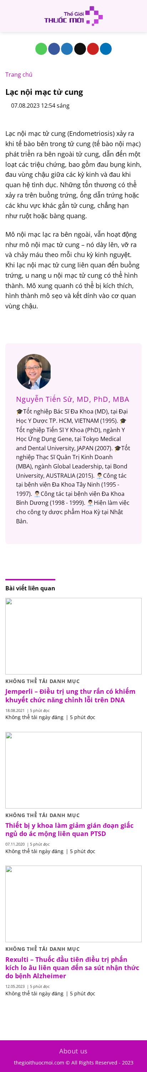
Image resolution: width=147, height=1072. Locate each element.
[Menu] (9, 16)
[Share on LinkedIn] (106, 49)
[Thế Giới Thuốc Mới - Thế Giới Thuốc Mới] (73, 16)
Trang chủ (18, 74)
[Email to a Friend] (80, 49)
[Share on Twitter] (67, 49)
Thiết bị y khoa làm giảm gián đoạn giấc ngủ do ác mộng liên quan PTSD (69, 829)
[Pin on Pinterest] (93, 49)
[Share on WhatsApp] (41, 49)
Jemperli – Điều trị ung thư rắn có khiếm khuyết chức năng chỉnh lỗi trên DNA (70, 695)
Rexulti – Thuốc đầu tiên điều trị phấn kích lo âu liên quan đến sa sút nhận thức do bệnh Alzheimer (72, 967)
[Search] (139, 16)
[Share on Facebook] (54, 49)
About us (73, 1051)
